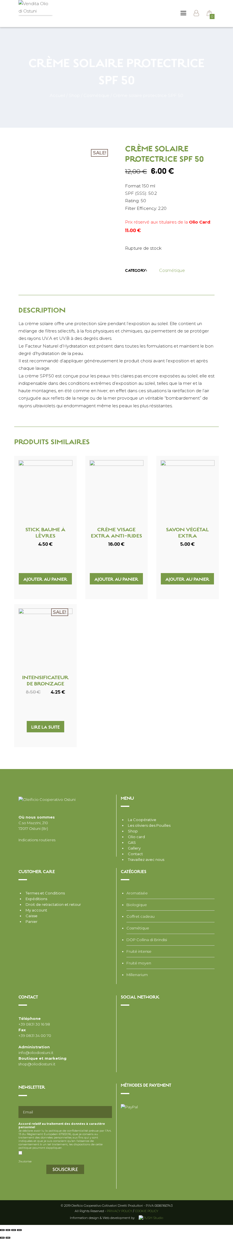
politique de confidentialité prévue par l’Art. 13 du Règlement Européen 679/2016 (64, 1132)
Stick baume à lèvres (45, 533)
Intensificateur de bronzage (45, 681)
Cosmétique (96, 95)
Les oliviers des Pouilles (149, 825)
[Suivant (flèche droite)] (8, 1238)
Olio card (136, 836)
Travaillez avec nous (146, 859)
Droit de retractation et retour (53, 904)
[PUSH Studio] (150, 1218)
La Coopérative (142, 819)
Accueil (57, 95)
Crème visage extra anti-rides (116, 533)
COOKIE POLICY (146, 1211)
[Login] (196, 13)
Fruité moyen (138, 963)
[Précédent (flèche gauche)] (2, 1238)
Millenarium (137, 974)
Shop (74, 95)
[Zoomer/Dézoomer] (19, 1230)
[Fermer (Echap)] (2, 1230)
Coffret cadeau (140, 916)
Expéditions (36, 898)
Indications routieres (36, 840)
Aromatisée (137, 893)
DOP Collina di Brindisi (146, 939)
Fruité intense (138, 951)
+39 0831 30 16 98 (34, 1024)
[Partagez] (8, 1230)
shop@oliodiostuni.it (36, 1064)
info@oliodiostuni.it (35, 1052)
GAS (132, 842)
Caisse (32, 916)
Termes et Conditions (45, 893)
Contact (135, 854)
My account (36, 910)
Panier (32, 921)
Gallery (134, 848)
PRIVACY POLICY (119, 1211)
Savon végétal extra (187, 533)
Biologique (136, 904)
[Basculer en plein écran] (13, 1230)
